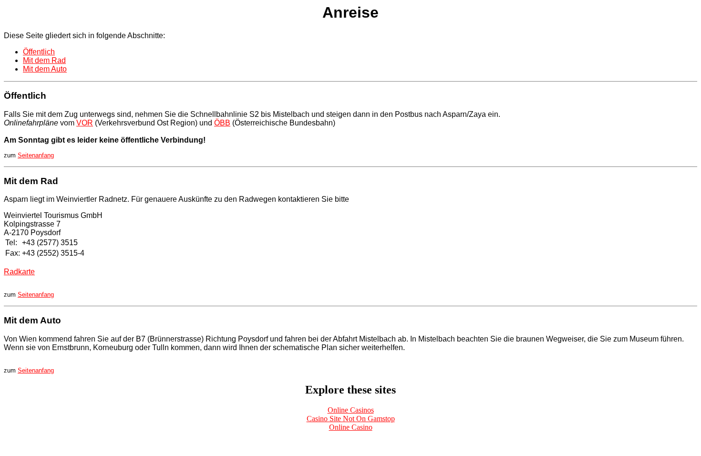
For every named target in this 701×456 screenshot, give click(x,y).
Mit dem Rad (44, 60)
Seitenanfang (36, 155)
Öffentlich (39, 52)
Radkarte (19, 272)
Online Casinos (351, 410)
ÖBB (222, 123)
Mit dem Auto (45, 69)
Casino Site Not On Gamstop (351, 419)
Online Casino (350, 427)
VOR (84, 123)
